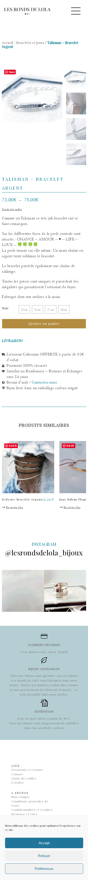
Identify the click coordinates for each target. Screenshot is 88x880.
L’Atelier (17, 782)
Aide (15, 766)
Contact (17, 774)
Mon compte (20, 797)
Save (12, 72)
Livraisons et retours (27, 769)
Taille (5, 308)
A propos (20, 793)
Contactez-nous (44, 382)
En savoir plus (14, 507)
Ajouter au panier (44, 323)
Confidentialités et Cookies (32, 809)
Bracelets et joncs (30, 42)
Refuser (44, 856)
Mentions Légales (24, 814)
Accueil (7, 42)
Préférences (44, 869)
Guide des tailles (12, 209)
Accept (44, 843)
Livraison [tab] (12, 341)
